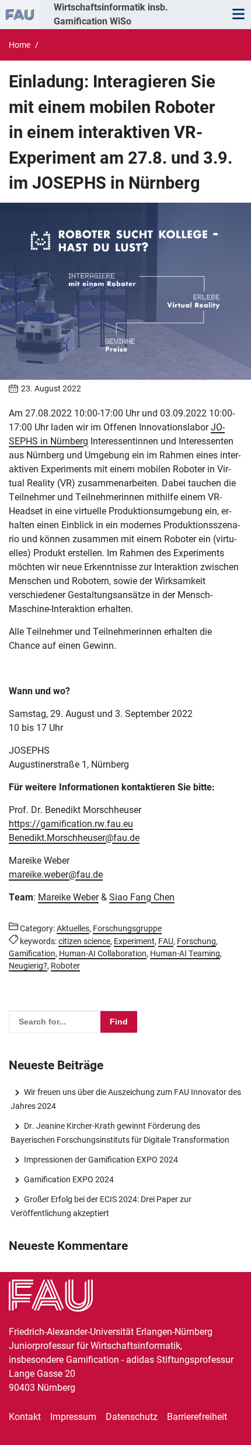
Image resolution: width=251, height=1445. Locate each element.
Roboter (65, 965)
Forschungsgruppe (127, 928)
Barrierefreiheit (197, 1416)
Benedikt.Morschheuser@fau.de (74, 837)
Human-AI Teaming (185, 953)
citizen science (84, 941)
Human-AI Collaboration (103, 953)
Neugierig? (28, 965)
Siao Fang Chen (142, 897)
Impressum (73, 1416)
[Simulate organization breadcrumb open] (20, 14)
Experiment (134, 941)
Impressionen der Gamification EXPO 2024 (100, 1159)
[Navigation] (238, 14)
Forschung (196, 941)
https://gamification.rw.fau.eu (71, 823)
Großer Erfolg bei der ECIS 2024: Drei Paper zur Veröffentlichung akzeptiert (101, 1206)
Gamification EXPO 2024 (68, 1179)
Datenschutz (132, 1416)
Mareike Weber (68, 897)
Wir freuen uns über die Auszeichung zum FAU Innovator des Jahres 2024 (125, 1099)
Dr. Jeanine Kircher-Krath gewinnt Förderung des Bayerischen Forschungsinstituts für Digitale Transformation (120, 1132)
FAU (165, 941)
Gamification (32, 953)
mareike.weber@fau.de (56, 874)
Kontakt (25, 1416)
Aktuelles (73, 928)
